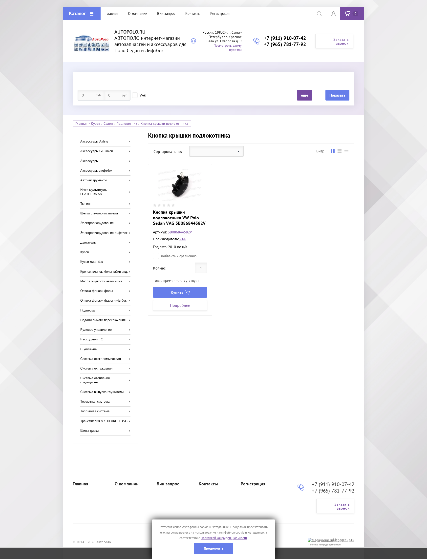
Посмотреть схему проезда (228, 47)
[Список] (339, 151)
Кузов (95, 123)
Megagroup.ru (343, 540)
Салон (108, 123)
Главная (81, 123)
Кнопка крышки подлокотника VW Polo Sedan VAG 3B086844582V (179, 217)
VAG (143, 95)
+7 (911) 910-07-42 (285, 38)
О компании (127, 484)
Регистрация (253, 484)
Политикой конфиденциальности (224, 538)
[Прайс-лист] (346, 151)
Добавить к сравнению (178, 256)
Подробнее (180, 305)
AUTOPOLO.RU (130, 32)
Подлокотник (126, 123)
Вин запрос (168, 484)
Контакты (208, 484)
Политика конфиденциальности (324, 544)
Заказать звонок (340, 41)
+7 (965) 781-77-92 (285, 44)
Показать (337, 95)
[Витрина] (332, 151)
